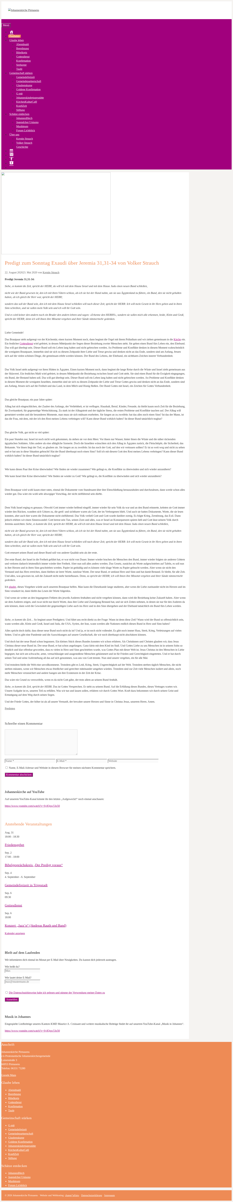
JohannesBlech (24, 118)
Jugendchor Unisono (27, 122)
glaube (12, 586)
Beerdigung (22, 48)
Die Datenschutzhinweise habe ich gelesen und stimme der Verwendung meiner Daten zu (57, 992)
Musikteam (22, 126)
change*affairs (72, 1195)
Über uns (14, 134)
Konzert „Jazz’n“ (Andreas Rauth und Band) (35, 925)
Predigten (14, 36)
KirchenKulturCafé (26, 101)
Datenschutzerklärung (91, 1195)
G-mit (19, 93)
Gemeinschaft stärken (21, 73)
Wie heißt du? (12, 966)
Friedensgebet (14, 845)
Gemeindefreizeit (25, 77)
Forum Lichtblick (25, 130)
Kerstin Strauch (24, 138)
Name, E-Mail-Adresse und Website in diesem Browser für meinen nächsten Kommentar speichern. (62, 767)
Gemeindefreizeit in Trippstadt (26, 885)
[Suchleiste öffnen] (2, 21)
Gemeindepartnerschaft (28, 81)
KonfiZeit (21, 105)
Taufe (19, 68)
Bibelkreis (21, 52)
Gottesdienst (23, 56)
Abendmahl (22, 44)
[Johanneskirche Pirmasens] (23, 10)
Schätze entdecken (19, 114)
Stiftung (20, 109)
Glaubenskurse (24, 85)
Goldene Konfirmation (28, 89)
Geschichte (22, 146)
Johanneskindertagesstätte (30, 97)
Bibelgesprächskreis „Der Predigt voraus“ (34, 865)
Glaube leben (16, 40)
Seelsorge (21, 64)
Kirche (177, 339)
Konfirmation (23, 60)
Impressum (109, 1195)
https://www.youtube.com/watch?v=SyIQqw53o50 (32, 805)
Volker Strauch (24, 142)
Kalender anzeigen (15, 933)
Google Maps (8, 1075)
